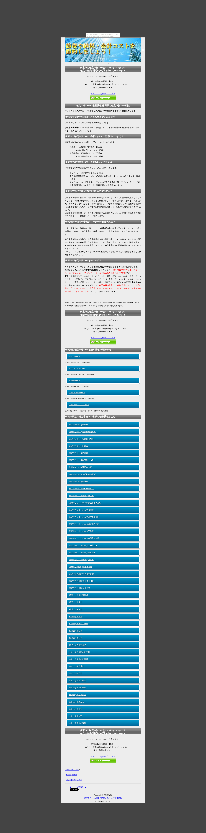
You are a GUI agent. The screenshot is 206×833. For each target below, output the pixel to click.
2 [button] (101, 64)
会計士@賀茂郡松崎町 (78, 659)
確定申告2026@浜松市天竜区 (81, 489)
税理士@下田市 (75, 638)
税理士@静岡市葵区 (77, 645)
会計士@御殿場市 (76, 666)
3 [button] (105, 64)
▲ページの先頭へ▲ (78, 787)
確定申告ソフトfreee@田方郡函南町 (84, 517)
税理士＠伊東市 (74, 381)
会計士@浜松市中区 (77, 680)
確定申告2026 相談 (72, 770)
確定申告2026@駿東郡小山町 (81, 460)
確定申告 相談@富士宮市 (79, 588)
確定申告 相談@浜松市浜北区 (81, 581)
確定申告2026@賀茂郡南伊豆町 (82, 474)
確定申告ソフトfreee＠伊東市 (79, 405)
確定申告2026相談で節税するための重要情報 (103, 798)
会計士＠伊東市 (74, 356)
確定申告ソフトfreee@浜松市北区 (83, 545)
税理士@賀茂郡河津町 (78, 595)
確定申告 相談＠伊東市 (77, 393)
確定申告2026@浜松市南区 (80, 467)
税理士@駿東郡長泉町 (78, 624)
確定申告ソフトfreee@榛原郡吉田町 (84, 524)
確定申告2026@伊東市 (78, 446)
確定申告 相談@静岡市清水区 (81, 574)
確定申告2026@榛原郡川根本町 (82, 432)
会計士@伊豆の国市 (77, 688)
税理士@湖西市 (75, 617)
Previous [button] (63, 50)
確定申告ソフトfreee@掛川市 (81, 496)
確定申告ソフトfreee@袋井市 (81, 560)
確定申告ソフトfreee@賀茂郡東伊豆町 (85, 503)
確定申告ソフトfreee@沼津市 (81, 510)
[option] (103, 50)
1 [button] (97, 64)
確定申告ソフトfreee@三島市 (81, 531)
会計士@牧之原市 (76, 702)
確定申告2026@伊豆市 (78, 481)
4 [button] (108, 64)
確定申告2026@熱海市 (78, 453)
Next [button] (143, 50)
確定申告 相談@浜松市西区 (80, 567)
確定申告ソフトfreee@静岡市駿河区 (84, 538)
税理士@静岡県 (71, 775)
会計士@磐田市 (75, 716)
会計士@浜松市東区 (77, 695)
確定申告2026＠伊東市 (77, 368)
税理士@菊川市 (75, 609)
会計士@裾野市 (75, 673)
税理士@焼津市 (75, 602)
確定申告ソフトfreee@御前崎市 (82, 553)
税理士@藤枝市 (75, 631)
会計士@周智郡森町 (77, 723)
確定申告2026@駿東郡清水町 (81, 439)
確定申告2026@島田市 (78, 425)
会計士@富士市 (75, 709)
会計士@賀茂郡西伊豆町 (79, 652)
